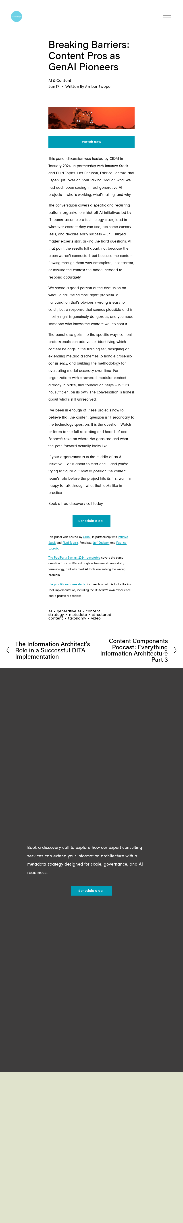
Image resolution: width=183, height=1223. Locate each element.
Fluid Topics (70, 543)
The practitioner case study (66, 584)
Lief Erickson (101, 543)
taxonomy (77, 618)
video (96, 618)
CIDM (87, 537)
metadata (78, 614)
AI (50, 611)
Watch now (91, 142)
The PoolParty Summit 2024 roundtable (74, 557)
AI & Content (59, 80)
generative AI (69, 611)
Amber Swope (97, 86)
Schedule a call (91, 521)
